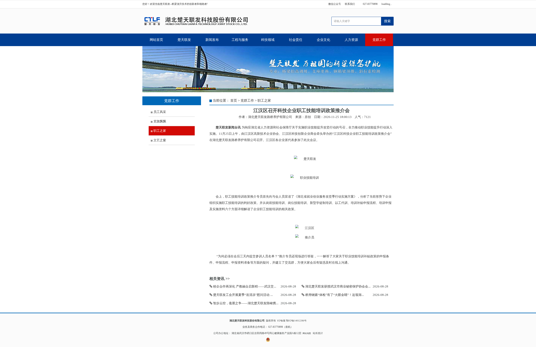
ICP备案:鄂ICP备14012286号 (292, 320)
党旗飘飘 (159, 121)
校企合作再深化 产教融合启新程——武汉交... (244, 286)
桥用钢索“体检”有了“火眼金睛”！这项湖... (334, 295)
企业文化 (323, 39)
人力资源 (351, 39)
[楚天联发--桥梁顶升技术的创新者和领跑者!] (196, 21)
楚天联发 (184, 39)
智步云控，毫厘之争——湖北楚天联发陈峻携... (245, 303)
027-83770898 (370, 4)
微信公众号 (334, 4)
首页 (233, 100)
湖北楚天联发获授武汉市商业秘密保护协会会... (337, 286)
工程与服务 (240, 39)
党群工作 (379, 39)
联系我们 (350, 4)
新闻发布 (212, 39)
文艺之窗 (159, 140)
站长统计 (318, 333)
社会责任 (295, 39)
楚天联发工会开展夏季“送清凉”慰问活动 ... (242, 295)
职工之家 (159, 130)
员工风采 (159, 112)
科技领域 (267, 39)
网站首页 (156, 39)
